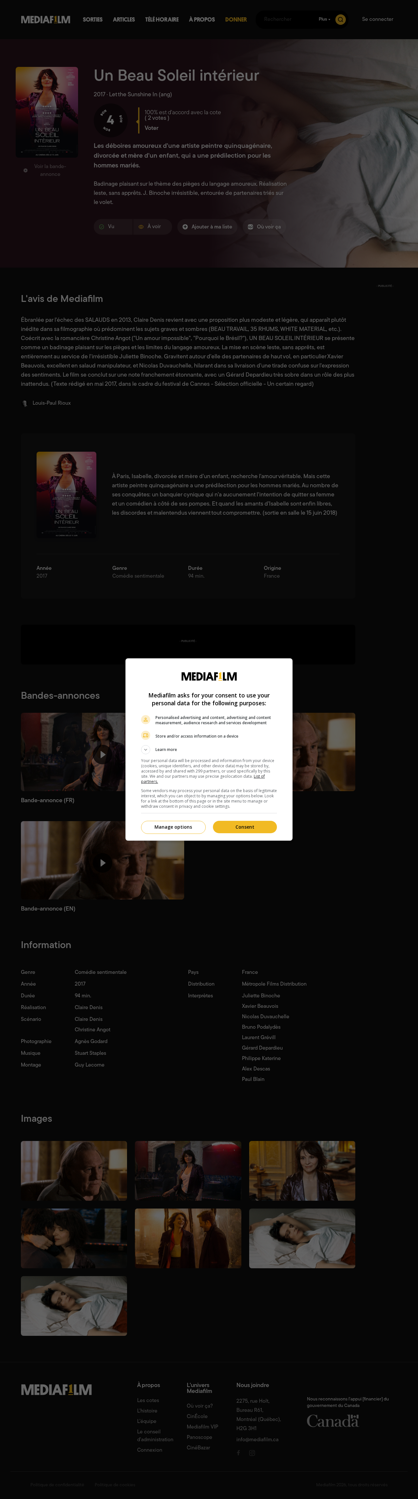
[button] (209, 749)
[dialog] (209, 749)
